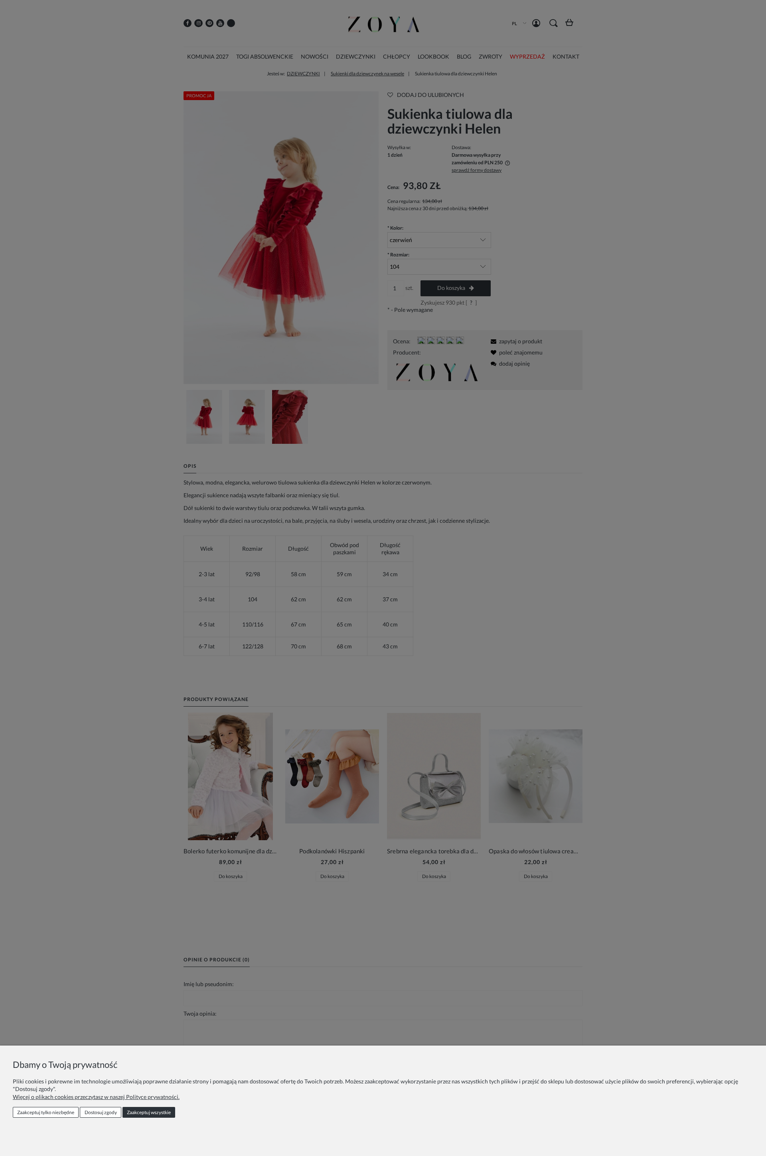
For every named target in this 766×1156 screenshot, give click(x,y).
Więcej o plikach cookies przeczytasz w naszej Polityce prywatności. (96, 1096)
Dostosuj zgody (101, 1112)
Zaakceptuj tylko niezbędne (45, 1112)
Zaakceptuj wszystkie (149, 1112)
